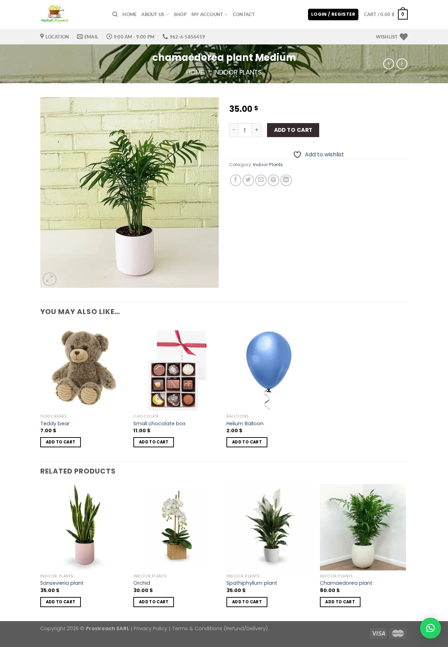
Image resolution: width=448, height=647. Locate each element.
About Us (152, 14)
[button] (430, 628)
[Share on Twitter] (248, 180)
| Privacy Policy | (150, 628)
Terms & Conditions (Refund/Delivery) (220, 628)
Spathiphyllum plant (251, 583)
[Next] (405, 551)
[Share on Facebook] (235, 180)
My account (207, 14)
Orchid (141, 583)
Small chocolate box (159, 423)
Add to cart (293, 130)
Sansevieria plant (62, 583)
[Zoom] (49, 279)
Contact (244, 14)
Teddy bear (55, 423)
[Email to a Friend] (261, 180)
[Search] (115, 14)
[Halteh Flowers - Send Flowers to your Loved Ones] (71, 14)
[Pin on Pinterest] (273, 180)
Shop (180, 14)
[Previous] (40, 551)
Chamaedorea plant (346, 583)
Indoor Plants (238, 72)
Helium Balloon (245, 423)
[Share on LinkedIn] (286, 180)
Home (129, 14)
